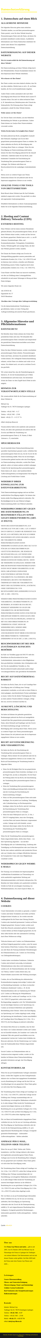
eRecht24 (9, 1225)
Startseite (5, 1334)
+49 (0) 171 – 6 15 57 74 (16, 1318)
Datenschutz (22, 1334)
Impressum (15, 1334)
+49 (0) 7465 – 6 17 (16, 1313)
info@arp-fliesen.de (15, 1321)
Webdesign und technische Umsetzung (28, 1335)
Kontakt (10, 1334)
